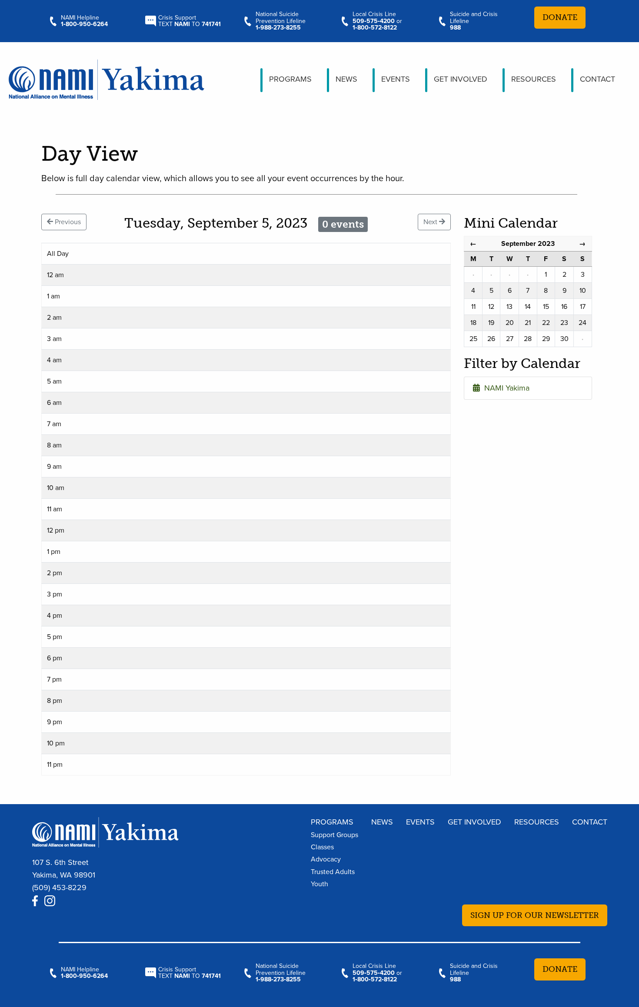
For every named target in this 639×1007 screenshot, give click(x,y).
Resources (533, 79)
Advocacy (326, 859)
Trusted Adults (333, 872)
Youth (319, 884)
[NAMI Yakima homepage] (106, 78)
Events (395, 79)
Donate (559, 17)
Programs (290, 79)
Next (431, 222)
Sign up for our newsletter (534, 915)
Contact (597, 79)
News (346, 79)
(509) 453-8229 (59, 887)
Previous (67, 222)
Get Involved (460, 79)
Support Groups (334, 835)
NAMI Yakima (504, 388)
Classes (322, 847)
